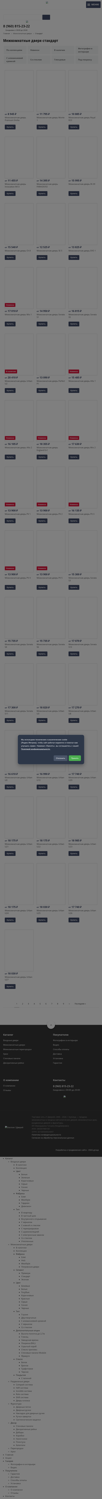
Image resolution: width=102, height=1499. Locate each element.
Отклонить (60, 758)
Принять (74, 758)
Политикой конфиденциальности (35, 749)
